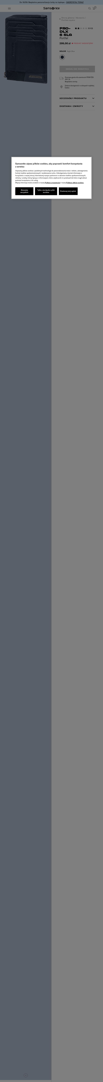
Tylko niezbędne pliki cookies (46, 191)
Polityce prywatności (52, 183)
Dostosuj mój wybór (68, 191)
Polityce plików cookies (75, 183)
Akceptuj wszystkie (24, 191)
